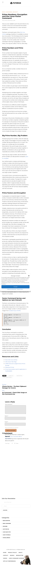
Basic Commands (7, 11)
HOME (4, 552)
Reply (17, 443)
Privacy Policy (20, 289)
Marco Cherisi (4, 20)
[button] (29, 276)
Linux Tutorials (7, 534)
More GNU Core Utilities (11, 359)
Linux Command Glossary (16, 558)
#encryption (19, 375)
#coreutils (11, 375)
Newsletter (19, 555)
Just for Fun (6, 529)
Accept (15, 286)
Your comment (8, 404)
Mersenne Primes (9, 367)
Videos (5, 558)
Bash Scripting (6, 520)
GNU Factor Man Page (11, 361)
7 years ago (7, 443)
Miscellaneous (6, 537)
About (20, 552)
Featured (5, 526)
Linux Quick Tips (7, 531)
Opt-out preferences (11, 289)
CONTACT (5, 555)
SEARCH (12, 555)
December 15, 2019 (11, 20)
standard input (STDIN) (15, 310)
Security (15, 11)
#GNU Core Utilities (7, 377)
